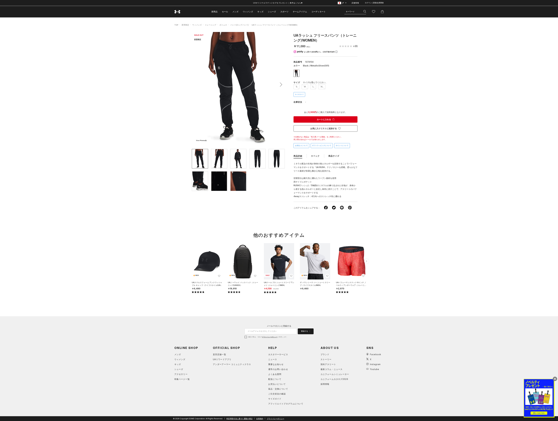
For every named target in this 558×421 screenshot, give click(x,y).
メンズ (235, 11)
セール (225, 11)
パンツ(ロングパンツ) (239, 25)
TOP (176, 25)
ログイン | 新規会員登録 (374, 3)
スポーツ (284, 11)
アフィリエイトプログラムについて (285, 403)
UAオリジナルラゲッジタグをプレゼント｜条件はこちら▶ (278, 3)
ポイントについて (342, 145)
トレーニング (210, 25)
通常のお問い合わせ (278, 369)
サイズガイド (299, 94)
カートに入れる (324, 119)
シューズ (272, 11)
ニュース (272, 359)
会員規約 (259, 419)
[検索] (364, 11)
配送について (274, 379)
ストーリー (326, 359)
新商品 (214, 11)
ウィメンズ (248, 11)
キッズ (260, 11)
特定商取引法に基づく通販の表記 (239, 419)
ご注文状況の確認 (277, 394)
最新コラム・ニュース (332, 369)
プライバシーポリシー (269, 337)
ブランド (325, 354)
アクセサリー (181, 374)
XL (322, 86)
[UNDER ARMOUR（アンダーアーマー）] (177, 11)
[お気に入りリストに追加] (219, 276)
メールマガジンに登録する (279, 326)
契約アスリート (328, 364)
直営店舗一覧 (219, 354)
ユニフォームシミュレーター (335, 374)
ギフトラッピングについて (321, 145)
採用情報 (325, 384)
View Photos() (201, 140)
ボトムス (223, 25)
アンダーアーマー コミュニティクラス (232, 364)
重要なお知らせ (276, 364)
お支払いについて (301, 145)
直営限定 (185, 25)
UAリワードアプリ (222, 359)
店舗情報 (355, 3)
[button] (280, 84)
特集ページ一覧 (182, 379)
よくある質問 (274, 374)
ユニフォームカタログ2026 (334, 379)
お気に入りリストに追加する (323, 128)
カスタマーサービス (278, 354)
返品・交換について (278, 389)
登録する (304, 331)
